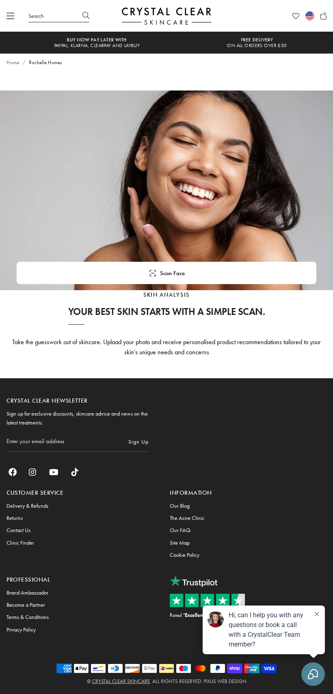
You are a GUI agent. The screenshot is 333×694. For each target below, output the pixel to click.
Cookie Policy (184, 554)
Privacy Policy (21, 629)
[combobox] (58, 16)
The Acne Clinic (187, 518)
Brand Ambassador (27, 592)
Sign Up (138, 441)
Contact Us (18, 530)
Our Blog (180, 505)
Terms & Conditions (27, 617)
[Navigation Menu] (10, 15)
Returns (14, 518)
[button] (323, 16)
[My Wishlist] (295, 16)
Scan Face (172, 273)
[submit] (85, 16)
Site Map (180, 542)
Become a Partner (25, 604)
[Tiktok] (75, 472)
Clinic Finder (20, 542)
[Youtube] (53, 472)
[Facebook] (13, 472)
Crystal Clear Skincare (121, 681)
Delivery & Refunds (27, 505)
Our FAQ (180, 530)
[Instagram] (33, 472)
